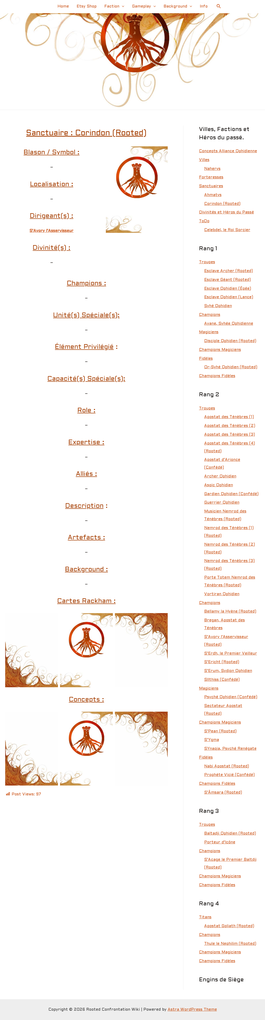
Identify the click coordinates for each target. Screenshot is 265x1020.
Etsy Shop (87, 6)
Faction (111, 6)
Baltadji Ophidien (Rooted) (230, 833)
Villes (204, 160)
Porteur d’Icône (219, 842)
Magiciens (208, 332)
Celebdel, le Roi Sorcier (227, 230)
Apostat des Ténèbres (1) (229, 417)
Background (175, 6)
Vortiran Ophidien (221, 594)
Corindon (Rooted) (222, 204)
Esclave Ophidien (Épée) (227, 288)
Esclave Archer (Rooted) (228, 271)
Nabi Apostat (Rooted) (226, 766)
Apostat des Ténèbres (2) (229, 426)
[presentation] (121, 6)
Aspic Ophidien (218, 485)
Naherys (212, 169)
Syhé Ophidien (218, 306)
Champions (209, 315)
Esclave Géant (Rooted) (227, 280)
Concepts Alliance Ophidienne (228, 151)
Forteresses (211, 177)
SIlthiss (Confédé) (222, 680)
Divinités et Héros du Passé (226, 212)
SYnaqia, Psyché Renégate (230, 749)
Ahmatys (213, 195)
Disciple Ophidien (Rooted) (230, 341)
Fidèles (206, 358)
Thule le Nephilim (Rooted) (230, 944)
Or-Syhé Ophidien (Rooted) (230, 367)
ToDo (204, 221)
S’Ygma (211, 740)
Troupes (207, 262)
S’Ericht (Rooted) (221, 662)
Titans (205, 917)
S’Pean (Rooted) (220, 731)
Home (63, 6)
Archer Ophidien (220, 476)
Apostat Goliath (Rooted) (229, 926)
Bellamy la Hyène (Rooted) (230, 611)
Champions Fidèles (217, 376)
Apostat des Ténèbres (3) (229, 434)
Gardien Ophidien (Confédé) (231, 494)
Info (204, 6)
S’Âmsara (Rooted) (223, 792)
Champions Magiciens (220, 350)
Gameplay (141, 6)
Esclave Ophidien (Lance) (228, 297)
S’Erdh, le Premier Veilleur (230, 653)
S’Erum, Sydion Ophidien (228, 671)
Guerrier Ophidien (221, 502)
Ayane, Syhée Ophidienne (228, 323)
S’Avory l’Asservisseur (51, 231)
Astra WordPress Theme (192, 1009)
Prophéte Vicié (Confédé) (229, 775)
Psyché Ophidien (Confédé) (230, 697)
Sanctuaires (211, 186)
